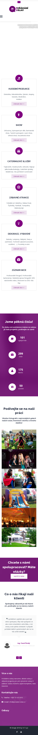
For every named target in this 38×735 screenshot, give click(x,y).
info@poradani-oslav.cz (17, 702)
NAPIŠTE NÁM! (19, 576)
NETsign (25, 728)
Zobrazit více (18, 104)
